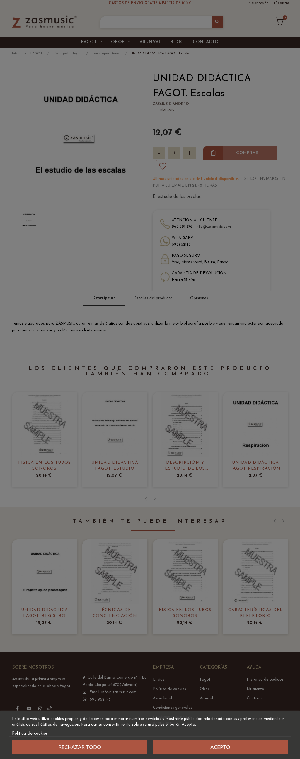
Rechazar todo (79, 747)
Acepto (220, 747)
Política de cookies (30, 734)
